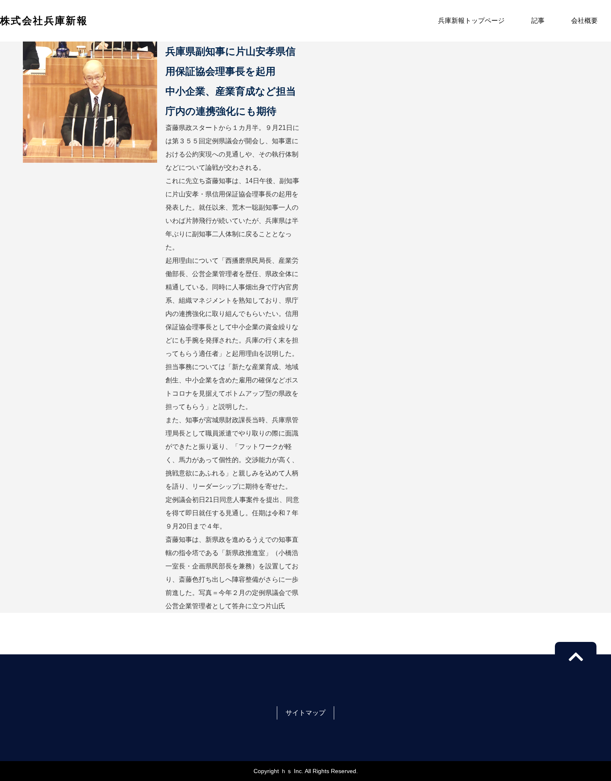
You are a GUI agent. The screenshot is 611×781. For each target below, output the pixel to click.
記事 (537, 20)
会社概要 (584, 20)
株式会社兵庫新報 (44, 20)
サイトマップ (305, 712)
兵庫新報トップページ (471, 20)
